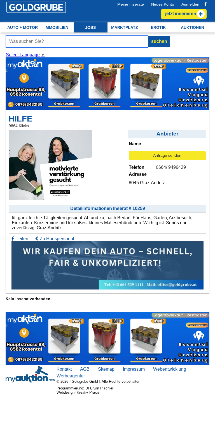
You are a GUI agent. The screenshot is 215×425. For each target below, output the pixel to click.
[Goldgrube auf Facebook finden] (205, 4)
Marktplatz (124, 27)
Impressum (134, 369)
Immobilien (56, 27)
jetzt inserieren (180, 13)
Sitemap (106, 369)
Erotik (158, 27)
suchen (159, 41)
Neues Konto (162, 4)
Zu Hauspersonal (57, 238)
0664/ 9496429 (171, 167)
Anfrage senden (167, 155)
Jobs (90, 27)
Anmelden (190, 4)
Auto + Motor (22, 27)
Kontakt (64, 369)
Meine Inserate (130, 4)
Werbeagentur (71, 375)
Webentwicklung (169, 369)
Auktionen (192, 27)
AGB (85, 369)
